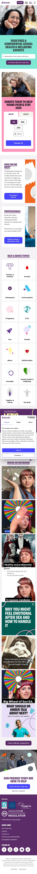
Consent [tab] (6, 422)
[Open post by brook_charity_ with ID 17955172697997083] (18, 652)
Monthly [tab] (26, 114)
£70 (18, 128)
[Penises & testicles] (10, 270)
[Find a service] (30, 3)
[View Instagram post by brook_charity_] (33, 497)
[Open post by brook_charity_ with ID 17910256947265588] (18, 516)
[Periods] (27, 270)
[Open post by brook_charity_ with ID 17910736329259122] (18, 550)
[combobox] (18, 56)
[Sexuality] (10, 374)
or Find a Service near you (18, 62)
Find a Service (6, 828)
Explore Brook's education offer (13, 240)
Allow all (18, 450)
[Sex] (10, 332)
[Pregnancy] (10, 311)
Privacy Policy (14, 869)
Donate (20, 2)
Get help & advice (13, 196)
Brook (6, 2)
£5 (14, 122)
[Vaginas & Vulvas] (10, 395)
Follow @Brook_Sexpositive (18, 743)
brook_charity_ (18, 468)
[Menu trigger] (35, 3)
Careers (4, 831)
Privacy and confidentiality (11, 837)
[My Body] (27, 395)
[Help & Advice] (26, 3)
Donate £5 (18, 143)
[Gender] (27, 332)
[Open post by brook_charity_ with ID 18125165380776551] (18, 720)
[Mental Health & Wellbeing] (27, 374)
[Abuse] (10, 353)
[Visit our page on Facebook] (4, 849)
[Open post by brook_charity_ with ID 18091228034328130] (18, 584)
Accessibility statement (9, 839)
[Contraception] (27, 291)
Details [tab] (18, 422)
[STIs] (27, 311)
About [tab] (30, 422)
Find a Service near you (18, 786)
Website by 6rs (22, 869)
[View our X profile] (16, 849)
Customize (17, 455)
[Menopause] (10, 291)
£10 (22, 122)
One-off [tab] (11, 114)
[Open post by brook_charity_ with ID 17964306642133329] (18, 686)
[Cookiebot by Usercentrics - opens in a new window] (27, 417)
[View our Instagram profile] (10, 849)
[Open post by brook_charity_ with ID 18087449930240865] (18, 482)
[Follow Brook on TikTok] (27, 849)
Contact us (5, 834)
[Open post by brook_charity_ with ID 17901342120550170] (18, 618)
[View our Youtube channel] (22, 849)
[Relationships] (27, 353)
